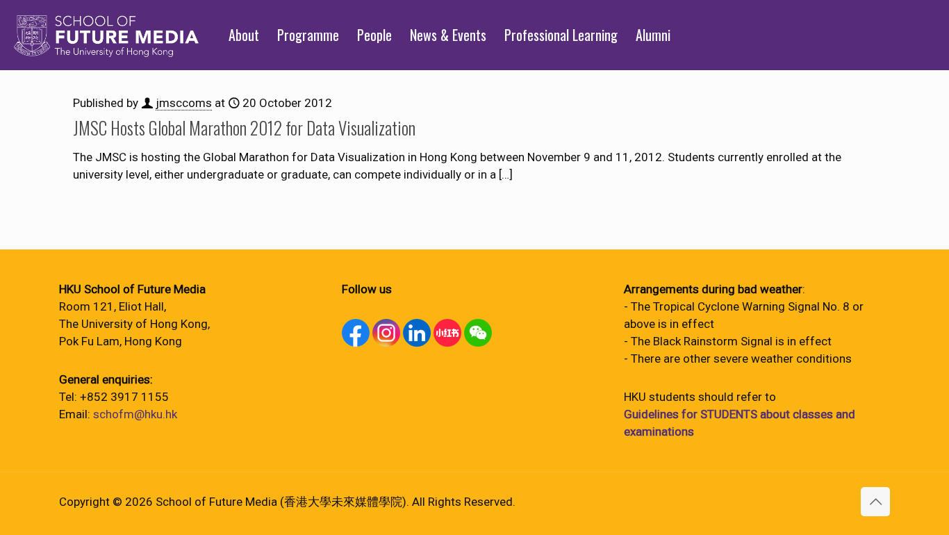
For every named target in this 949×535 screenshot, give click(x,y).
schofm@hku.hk (135, 414)
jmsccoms (184, 103)
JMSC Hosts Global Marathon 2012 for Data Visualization (244, 127)
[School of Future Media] (106, 34)
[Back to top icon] (875, 501)
